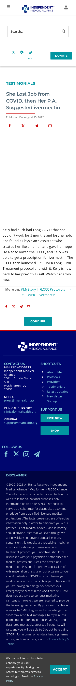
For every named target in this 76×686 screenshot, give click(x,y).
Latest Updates (57, 391)
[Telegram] (36, 126)
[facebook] (6, 454)
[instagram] (26, 454)
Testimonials (20, 83)
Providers (53, 382)
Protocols (53, 377)
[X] (23, 126)
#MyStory (28, 289)
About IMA (54, 372)
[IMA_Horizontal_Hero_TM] (37, 6)
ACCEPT (60, 669)
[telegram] (37, 454)
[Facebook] (9, 126)
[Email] (50, 126)
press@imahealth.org (19, 400)
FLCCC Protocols (52, 289)
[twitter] (16, 454)
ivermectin (47, 295)
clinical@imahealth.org (20, 411)
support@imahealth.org (20, 423)
